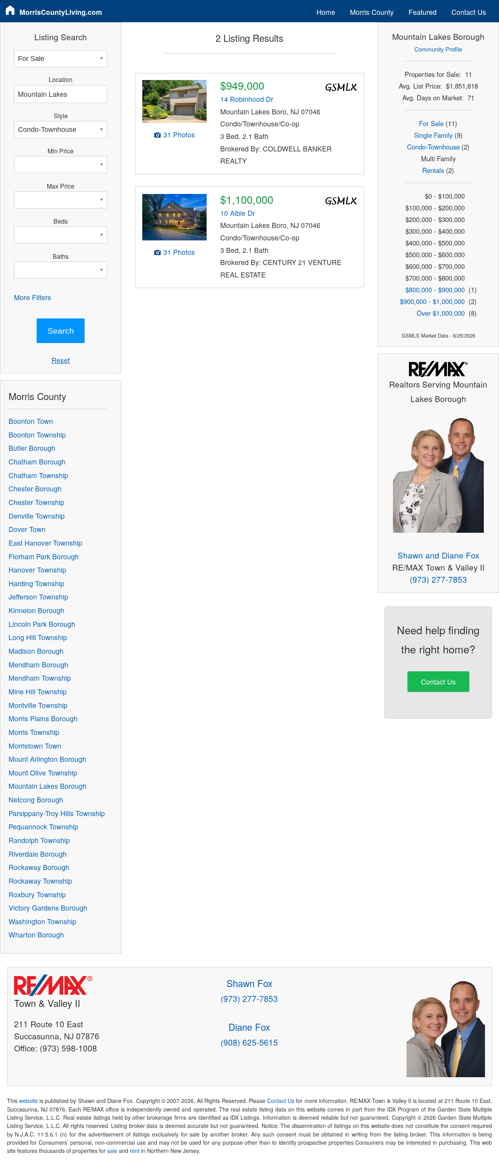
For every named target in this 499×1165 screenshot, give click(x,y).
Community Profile (438, 49)
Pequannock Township (43, 826)
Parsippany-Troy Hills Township (57, 813)
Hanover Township (37, 569)
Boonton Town (31, 421)
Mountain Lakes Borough (48, 786)
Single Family (433, 135)
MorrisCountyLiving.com (60, 12)
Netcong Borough (36, 799)
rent (135, 1150)
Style (61, 115)
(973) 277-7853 (438, 579)
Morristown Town (35, 746)
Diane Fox (249, 1026)
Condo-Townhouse (433, 146)
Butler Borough (32, 448)
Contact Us (468, 12)
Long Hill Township (38, 637)
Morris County (372, 12)
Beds (60, 221)
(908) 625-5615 (249, 1042)
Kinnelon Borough (36, 610)
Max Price (60, 185)
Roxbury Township (37, 894)
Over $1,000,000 (441, 313)
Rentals (433, 170)
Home (326, 12)
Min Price (61, 150)
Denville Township (37, 516)
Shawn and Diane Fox (438, 555)
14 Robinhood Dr (246, 99)
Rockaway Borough (39, 867)
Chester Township (36, 502)
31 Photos (179, 134)
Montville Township (38, 705)
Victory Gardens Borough (48, 907)
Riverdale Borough (38, 854)
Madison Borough (36, 651)
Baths (61, 256)
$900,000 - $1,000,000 (432, 301)
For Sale (431, 123)
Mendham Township (40, 678)
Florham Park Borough (44, 556)
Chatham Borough (37, 461)
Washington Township (42, 921)
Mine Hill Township (38, 691)
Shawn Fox (249, 983)
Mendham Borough (38, 664)
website (28, 1101)
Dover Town (27, 529)
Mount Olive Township (43, 772)
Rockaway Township (40, 881)
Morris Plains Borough (43, 718)
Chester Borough (35, 488)
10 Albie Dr (237, 213)
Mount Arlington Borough (47, 759)
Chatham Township (38, 475)
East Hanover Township (45, 543)
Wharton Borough (36, 934)
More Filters (32, 297)
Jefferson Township (38, 596)
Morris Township (34, 732)
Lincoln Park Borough (42, 624)
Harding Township (36, 583)
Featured (423, 12)
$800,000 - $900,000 (435, 289)
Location (61, 79)
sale (112, 1150)
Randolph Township (39, 840)
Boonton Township (37, 434)
